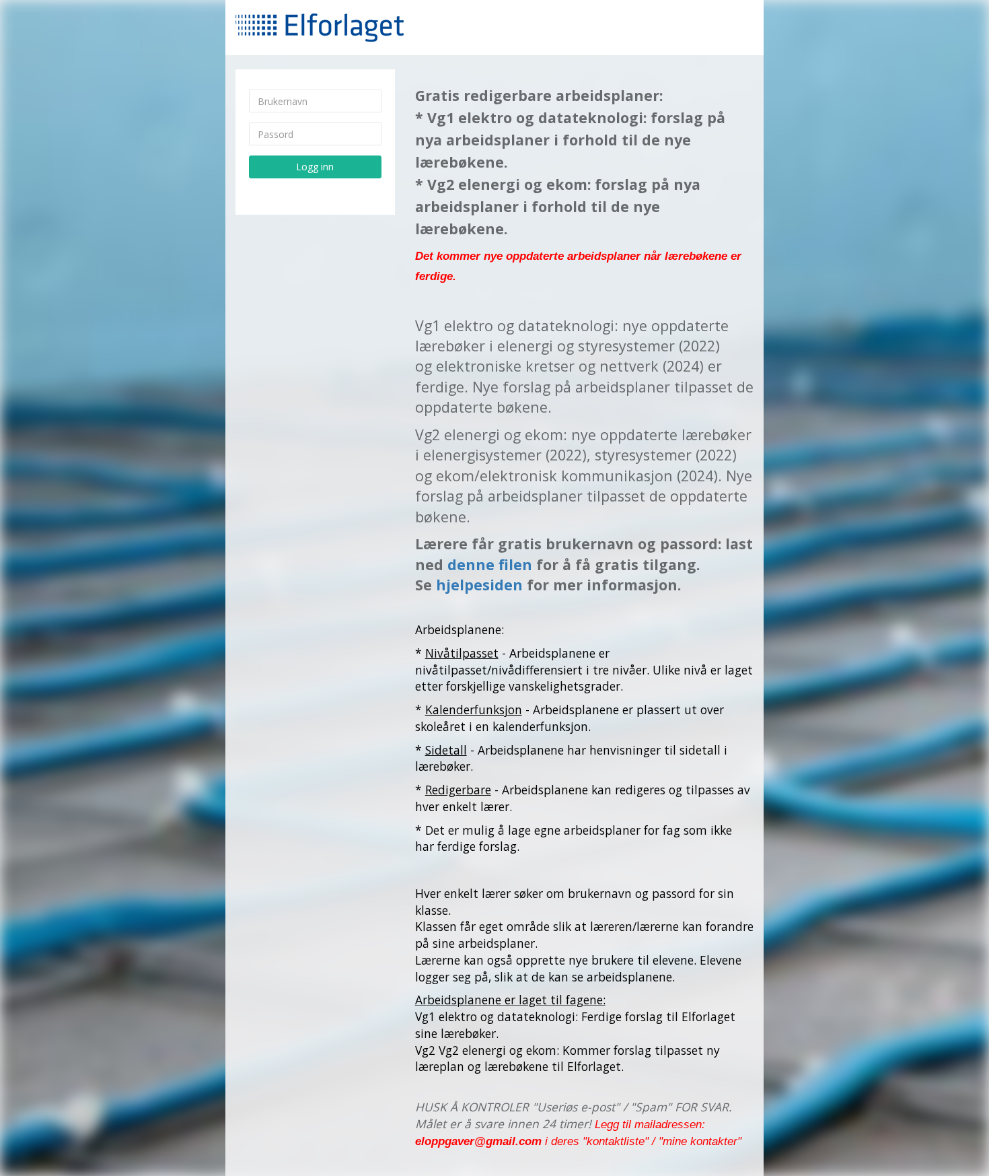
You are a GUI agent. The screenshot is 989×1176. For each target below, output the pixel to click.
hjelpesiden (479, 584)
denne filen (489, 564)
